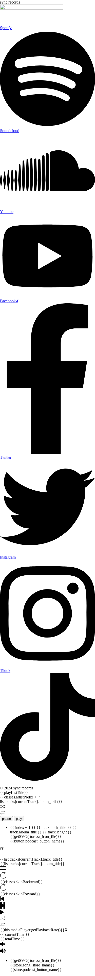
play (19, 819)
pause (6, 819)
